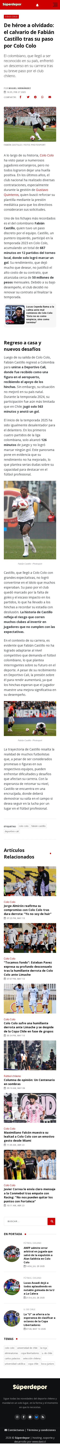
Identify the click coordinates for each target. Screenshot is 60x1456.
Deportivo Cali (12, 831)
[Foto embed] (30, 521)
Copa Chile (33, 1363)
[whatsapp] (42, 97)
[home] (12, 4)
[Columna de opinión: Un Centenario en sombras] (30, 1055)
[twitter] (28, 97)
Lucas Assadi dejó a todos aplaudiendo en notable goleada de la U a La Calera (39, 1288)
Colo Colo (47, 155)
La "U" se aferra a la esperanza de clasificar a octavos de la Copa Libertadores (39, 1320)
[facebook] (20, 97)
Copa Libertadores (30, 1353)
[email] (49, 97)
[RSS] (43, 1417)
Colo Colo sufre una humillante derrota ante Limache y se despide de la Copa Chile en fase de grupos (29, 1027)
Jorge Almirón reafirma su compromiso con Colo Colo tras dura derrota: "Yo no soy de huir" (28, 910)
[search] (51, 1221)
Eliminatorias (11, 1353)
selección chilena (31, 1358)
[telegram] (35, 97)
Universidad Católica (15, 1363)
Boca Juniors (47, 1363)
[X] (30, 1417)
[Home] (30, 1388)
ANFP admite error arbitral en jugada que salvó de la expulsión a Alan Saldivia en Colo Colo (38, 1255)
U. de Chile (29, 1309)
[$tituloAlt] (12, 1254)
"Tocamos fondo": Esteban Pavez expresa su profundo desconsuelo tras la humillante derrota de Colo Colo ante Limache (28, 968)
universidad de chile (27, 1347)
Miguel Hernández (20, 88)
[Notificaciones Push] (37, 5)
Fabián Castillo (38, 826)
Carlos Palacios (12, 1358)
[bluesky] (36, 1417)
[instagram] (17, 1417)
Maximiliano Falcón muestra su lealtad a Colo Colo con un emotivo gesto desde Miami (29, 1136)
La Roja (43, 1347)
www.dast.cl (39, 1441)
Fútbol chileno (12, 1076)
